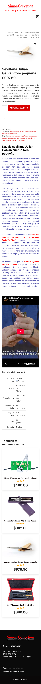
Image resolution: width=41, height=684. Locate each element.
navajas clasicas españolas (18, 136)
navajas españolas (18, 140)
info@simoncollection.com (20, 657)
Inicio (10, 32)
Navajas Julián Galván (21, 35)
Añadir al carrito (19, 108)
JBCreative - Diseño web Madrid (22, 681)
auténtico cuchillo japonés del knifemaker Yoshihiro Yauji (20, 237)
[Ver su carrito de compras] (37, 17)
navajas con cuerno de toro (17, 138)
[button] (35, 44)
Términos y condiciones (13, 668)
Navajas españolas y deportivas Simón (23, 131)
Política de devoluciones (13, 672)
